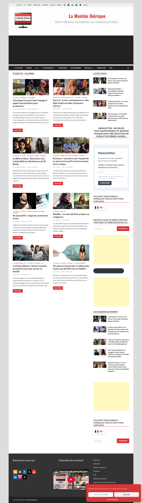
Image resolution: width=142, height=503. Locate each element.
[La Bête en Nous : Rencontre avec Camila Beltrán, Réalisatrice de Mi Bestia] (31, 145)
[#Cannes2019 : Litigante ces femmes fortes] (31, 201)
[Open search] (128, 68)
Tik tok (85, 5)
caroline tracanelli (20, 109)
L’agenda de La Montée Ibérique (104, 482)
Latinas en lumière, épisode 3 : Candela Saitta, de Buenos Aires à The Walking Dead (118, 342)
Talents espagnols (99, 467)
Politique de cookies (112, 499)
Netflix (62, 211)
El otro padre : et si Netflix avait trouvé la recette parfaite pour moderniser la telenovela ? (118, 117)
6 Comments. (25, 274)
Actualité (19, 68)
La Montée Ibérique (31, 500)
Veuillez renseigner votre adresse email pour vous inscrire (111, 166)
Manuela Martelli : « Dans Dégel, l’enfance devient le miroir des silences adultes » (116, 92)
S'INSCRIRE (105, 183)
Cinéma (29, 5)
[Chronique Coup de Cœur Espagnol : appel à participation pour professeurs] (31, 87)
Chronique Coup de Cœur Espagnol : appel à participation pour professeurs (30, 103)
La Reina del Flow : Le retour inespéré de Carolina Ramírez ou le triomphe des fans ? (118, 104)
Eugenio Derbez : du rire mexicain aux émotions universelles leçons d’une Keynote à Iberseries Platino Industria (118, 367)
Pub (110, 68)
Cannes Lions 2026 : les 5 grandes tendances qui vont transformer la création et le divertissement (118, 330)
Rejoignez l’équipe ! (100, 478)
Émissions (23, 97)
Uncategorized (80, 263)
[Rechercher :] (111, 228)
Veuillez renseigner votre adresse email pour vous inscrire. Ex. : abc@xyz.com (110, 177)
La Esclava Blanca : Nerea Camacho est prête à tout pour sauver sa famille (30, 269)
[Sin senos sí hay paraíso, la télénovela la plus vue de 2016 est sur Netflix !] (71, 253)
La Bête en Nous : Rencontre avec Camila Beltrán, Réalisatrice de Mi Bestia (29, 161)
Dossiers (59, 5)
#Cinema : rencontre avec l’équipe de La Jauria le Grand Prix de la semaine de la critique (71, 161)
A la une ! (19, 5)
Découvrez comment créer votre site (109, 271)
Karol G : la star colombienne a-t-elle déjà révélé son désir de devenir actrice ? (71, 103)
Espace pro (101, 68)
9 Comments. (65, 220)
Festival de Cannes (33, 156)
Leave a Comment (32, 109)
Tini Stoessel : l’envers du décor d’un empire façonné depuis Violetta (118, 80)
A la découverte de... (67, 97)
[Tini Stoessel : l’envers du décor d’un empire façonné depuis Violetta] (99, 79)
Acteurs (84, 97)
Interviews (45, 5)
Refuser (126, 495)
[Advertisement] (71, 50)
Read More (17, 130)
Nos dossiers (76, 68)
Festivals (52, 5)
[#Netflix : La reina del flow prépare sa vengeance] (71, 201)
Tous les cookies (101, 495)
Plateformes (36, 5)
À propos (96, 460)
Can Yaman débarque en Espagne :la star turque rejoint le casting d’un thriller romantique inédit (118, 353)
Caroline (57, 109)
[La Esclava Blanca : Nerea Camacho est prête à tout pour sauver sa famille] (31, 253)
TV (24, 5)
